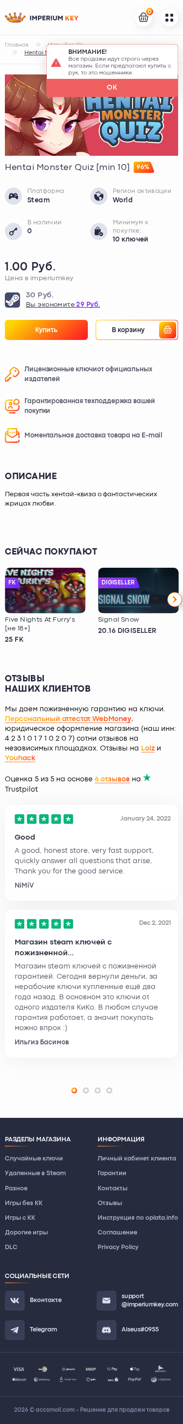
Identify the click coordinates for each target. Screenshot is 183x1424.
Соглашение (117, 1232)
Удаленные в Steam (35, 1173)
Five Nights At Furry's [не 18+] (40, 624)
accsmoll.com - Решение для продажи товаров (102, 1410)
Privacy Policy (118, 1247)
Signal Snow (119, 620)
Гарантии (112, 1173)
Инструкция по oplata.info (138, 1218)
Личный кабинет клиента (137, 1158)
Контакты (112, 1188)
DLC (11, 1247)
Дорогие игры (26, 1232)
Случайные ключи (34, 1158)
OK (112, 88)
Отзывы (110, 1203)
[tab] (74, 1090)
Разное (16, 1188)
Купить (46, 330)
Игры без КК (23, 1203)
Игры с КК (20, 1218)
